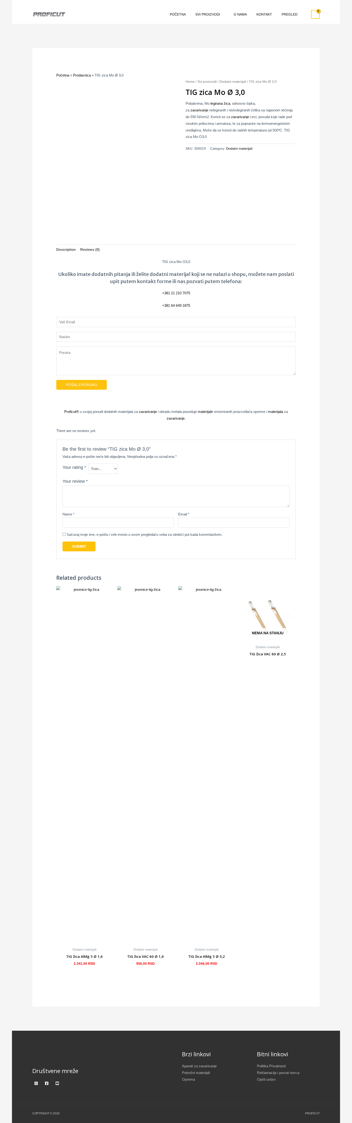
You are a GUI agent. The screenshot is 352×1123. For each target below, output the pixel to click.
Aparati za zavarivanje (199, 1066)
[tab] (66, 250)
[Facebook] (47, 1083)
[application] (222, 14)
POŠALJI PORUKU (81, 385)
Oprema (188, 1079)
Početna (62, 75)
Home (190, 81)
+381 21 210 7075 (176, 293)
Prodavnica (82, 75)
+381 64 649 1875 (176, 305)
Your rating (74, 467)
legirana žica (220, 103)
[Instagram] (36, 1083)
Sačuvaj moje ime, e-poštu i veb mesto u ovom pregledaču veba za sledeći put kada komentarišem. (144, 534)
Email (183, 514)
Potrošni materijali (196, 1073)
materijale (205, 412)
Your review (75, 481)
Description (66, 249)
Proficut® (71, 412)
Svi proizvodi (207, 81)
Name (68, 514)
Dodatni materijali (233, 81)
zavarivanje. (176, 418)
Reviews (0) (90, 249)
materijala (275, 412)
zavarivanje (199, 110)
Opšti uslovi (266, 1079)
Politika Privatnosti (271, 1066)
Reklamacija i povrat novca (278, 1073)
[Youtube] (57, 1083)
